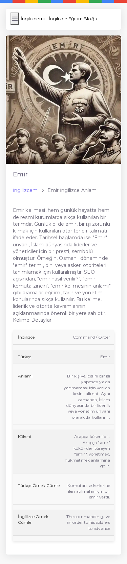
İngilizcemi (26, 190)
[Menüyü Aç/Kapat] (14, 19)
